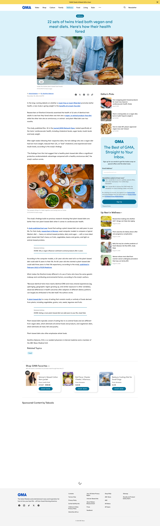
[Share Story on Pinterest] (83, 94)
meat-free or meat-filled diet (70, 103)
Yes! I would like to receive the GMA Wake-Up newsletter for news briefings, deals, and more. (119, 187)
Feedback (89, 510)
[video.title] (80, 60)
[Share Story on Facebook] (75, 94)
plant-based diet (35, 299)
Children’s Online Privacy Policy (73, 507)
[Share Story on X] (79, 94)
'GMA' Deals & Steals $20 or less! (80, 2)
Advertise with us (73, 512)
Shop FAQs (108, 493)
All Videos (107, 503)
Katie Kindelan (33, 93)
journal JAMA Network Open (64, 128)
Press (88, 507)
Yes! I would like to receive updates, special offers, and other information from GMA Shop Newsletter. (120, 181)
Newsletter (132, 7)
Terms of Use (131, 192)
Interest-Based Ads (92, 498)
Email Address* (107, 168)
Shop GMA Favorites (36, 365)
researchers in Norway (49, 231)
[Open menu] (100, 7)
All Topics (107, 507)
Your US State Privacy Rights (92, 494)
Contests (71, 493)
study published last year (38, 228)
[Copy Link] (92, 94)
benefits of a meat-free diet (69, 106)
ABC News (108, 497)
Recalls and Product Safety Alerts (129, 497)
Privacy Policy (132, 194)
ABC (106, 500)
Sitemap (125, 493)
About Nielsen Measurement (90, 502)
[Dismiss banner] (157, 2)
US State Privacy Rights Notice (114, 196)
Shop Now (45, 389)
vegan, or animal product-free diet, (78, 115)
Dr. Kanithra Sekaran (47, 93)
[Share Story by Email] (88, 94)
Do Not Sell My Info (74, 503)
